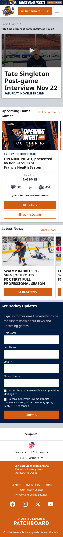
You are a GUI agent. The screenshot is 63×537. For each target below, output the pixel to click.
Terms (48, 484)
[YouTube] (50, 504)
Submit (31, 415)
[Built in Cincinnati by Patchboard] (31, 521)
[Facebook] (13, 504)
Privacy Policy (32, 484)
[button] (31, 50)
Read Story (29, 292)
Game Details (32, 215)
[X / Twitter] (38, 504)
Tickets (32, 205)
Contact (16, 484)
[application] (31, 50)
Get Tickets (32, 11)
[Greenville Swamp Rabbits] (8, 11)
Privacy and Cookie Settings (31, 494)
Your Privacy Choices (32, 489)
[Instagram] (25, 504)
